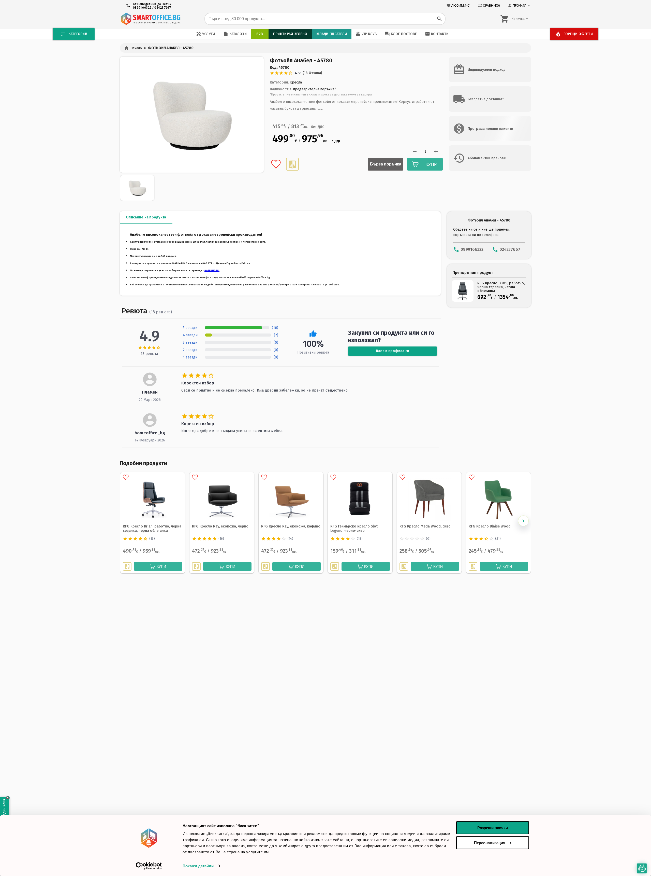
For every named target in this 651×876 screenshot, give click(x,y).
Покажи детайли (198, 866)
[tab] (146, 217)
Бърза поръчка (385, 164)
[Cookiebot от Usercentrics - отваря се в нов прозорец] (149, 866)
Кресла (296, 82)
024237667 (162, 7)
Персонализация (489, 842)
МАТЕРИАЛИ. (211, 270)
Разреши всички (492, 828)
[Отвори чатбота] (642, 868)
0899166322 (142, 7)
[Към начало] (151, 19)
